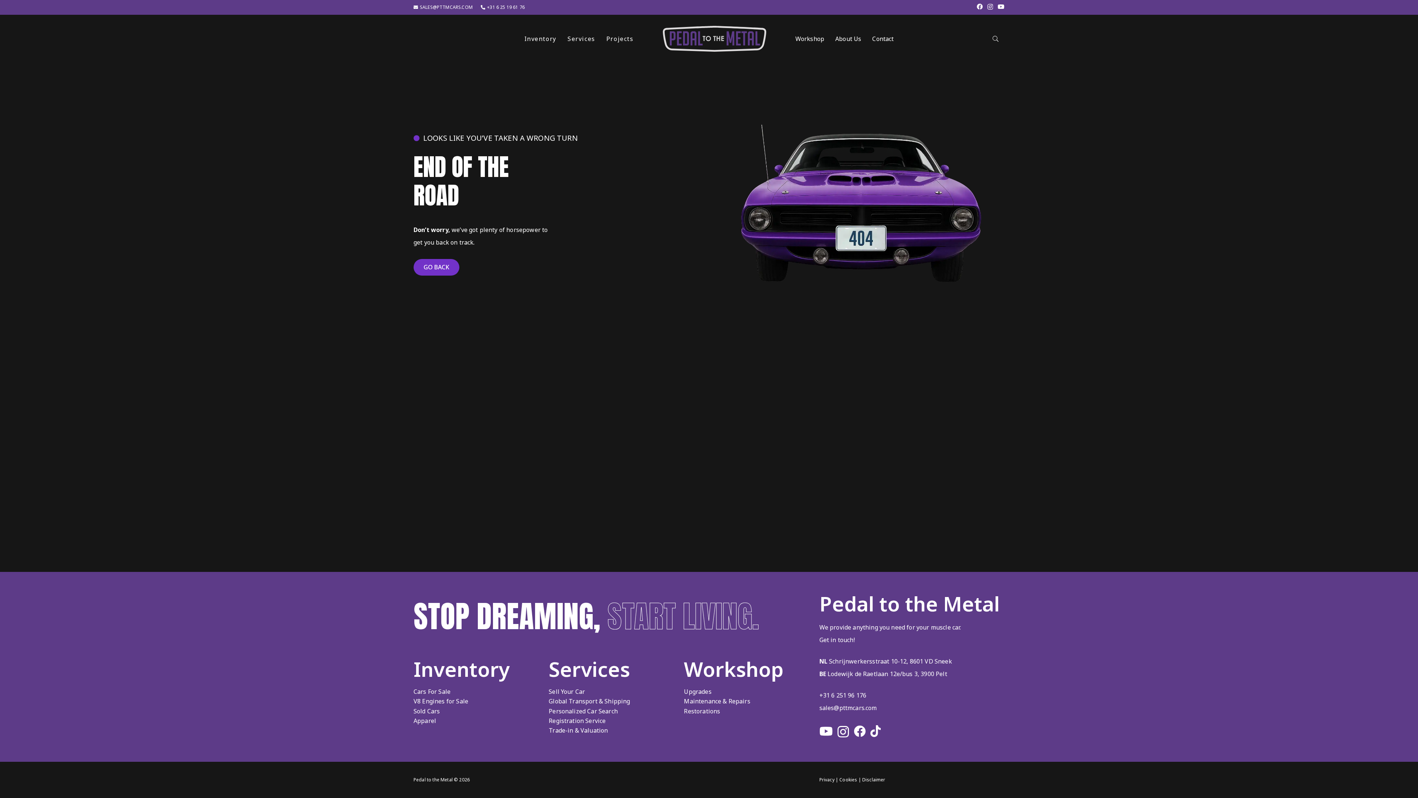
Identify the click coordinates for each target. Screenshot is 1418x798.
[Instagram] (990, 7)
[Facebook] (980, 7)
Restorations (702, 711)
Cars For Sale (432, 692)
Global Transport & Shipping (589, 701)
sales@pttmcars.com (848, 708)
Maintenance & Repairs (717, 701)
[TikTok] (875, 731)
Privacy (827, 780)
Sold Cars (427, 711)
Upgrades (697, 692)
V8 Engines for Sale (441, 701)
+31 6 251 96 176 (843, 695)
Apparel (425, 721)
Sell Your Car (567, 692)
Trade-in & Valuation (578, 730)
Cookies (848, 780)
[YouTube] (1001, 7)
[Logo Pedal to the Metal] (714, 39)
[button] (639, 38)
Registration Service (577, 721)
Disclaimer (874, 780)
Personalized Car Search (583, 711)
